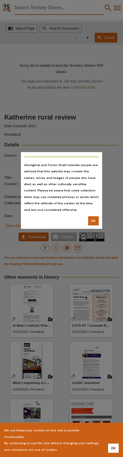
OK (93, 220)
